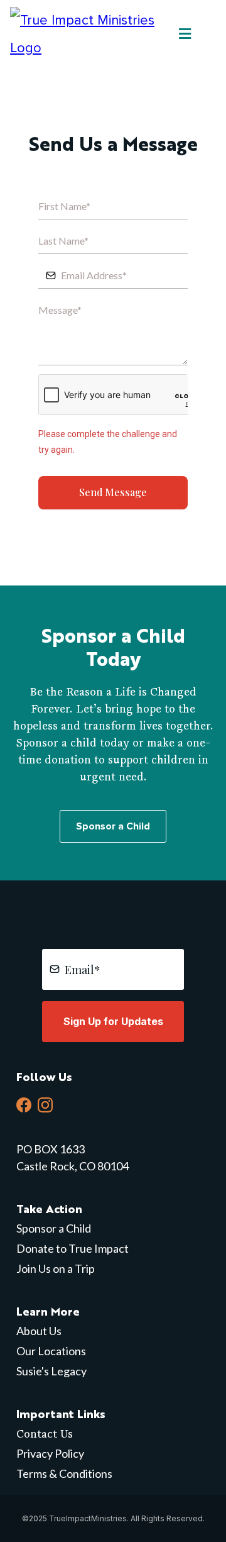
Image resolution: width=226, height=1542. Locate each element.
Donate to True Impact (72, 1248)
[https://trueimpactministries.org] (90, 33)
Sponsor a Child (53, 1228)
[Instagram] (45, 1104)
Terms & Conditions (64, 1473)
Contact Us (44, 1433)
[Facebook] (23, 1104)
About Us (39, 1331)
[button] (183, 34)
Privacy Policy (50, 1453)
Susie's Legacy (51, 1371)
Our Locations (51, 1351)
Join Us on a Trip (55, 1268)
